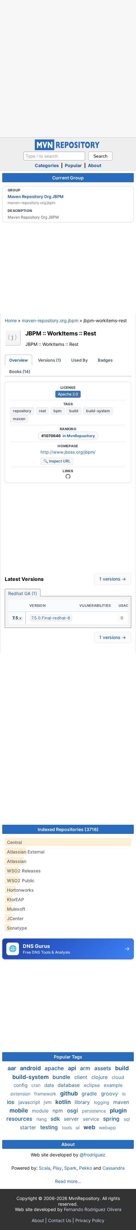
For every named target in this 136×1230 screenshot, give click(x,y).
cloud (118, 1077)
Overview (18, 360)
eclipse (92, 1085)
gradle (90, 1093)
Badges (105, 360)
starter (29, 1127)
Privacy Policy (89, 1220)
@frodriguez (92, 1154)
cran (36, 1085)
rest (42, 410)
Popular (73, 165)
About (94, 165)
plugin (118, 1110)
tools (67, 1127)
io (124, 1093)
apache (55, 1068)
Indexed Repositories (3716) (68, 829)
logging (102, 1102)
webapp (107, 1127)
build (73, 410)
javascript (29, 1102)
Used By (79, 360)
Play (57, 1168)
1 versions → (112, 579)
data (49, 1085)
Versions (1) (49, 360)
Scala (44, 1168)
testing (49, 1127)
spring (112, 1119)
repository (22, 410)
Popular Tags (68, 1056)
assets (103, 1068)
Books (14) (19, 371)
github (69, 1093)
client (81, 1077)
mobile (19, 1110)
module (41, 1111)
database (69, 1085)
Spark (70, 1168)
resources (20, 1119)
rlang (42, 1119)
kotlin (63, 1102)
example (113, 1085)
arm (86, 1068)
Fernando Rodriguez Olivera (92, 1209)
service (92, 1119)
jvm (48, 1102)
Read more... (68, 1181)
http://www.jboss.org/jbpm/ (68, 452)
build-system (98, 410)
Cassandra (113, 1168)
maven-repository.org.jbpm (50, 320)
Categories (47, 165)
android (31, 1068)
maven (19, 418)
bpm (57, 410)
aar (12, 1068)
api (72, 1068)
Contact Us (59, 1220)
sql (127, 1119)
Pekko (85, 1168)
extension (21, 1093)
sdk (56, 1119)
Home (11, 320)
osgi (73, 1110)
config (21, 1085)
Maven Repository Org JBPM (36, 196)
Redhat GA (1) (22, 593)
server (72, 1119)
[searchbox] (54, 156)
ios (11, 1102)
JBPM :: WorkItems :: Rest (60, 333)
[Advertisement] (68, 68)
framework (46, 1093)
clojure (100, 1077)
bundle (62, 1077)
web (89, 1127)
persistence (94, 1110)
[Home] (68, 148)
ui (78, 1127)
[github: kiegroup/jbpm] (68, 476)
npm (59, 1110)
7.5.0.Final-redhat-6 (50, 617)
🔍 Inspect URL (57, 461)
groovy (110, 1093)
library (83, 1102)
